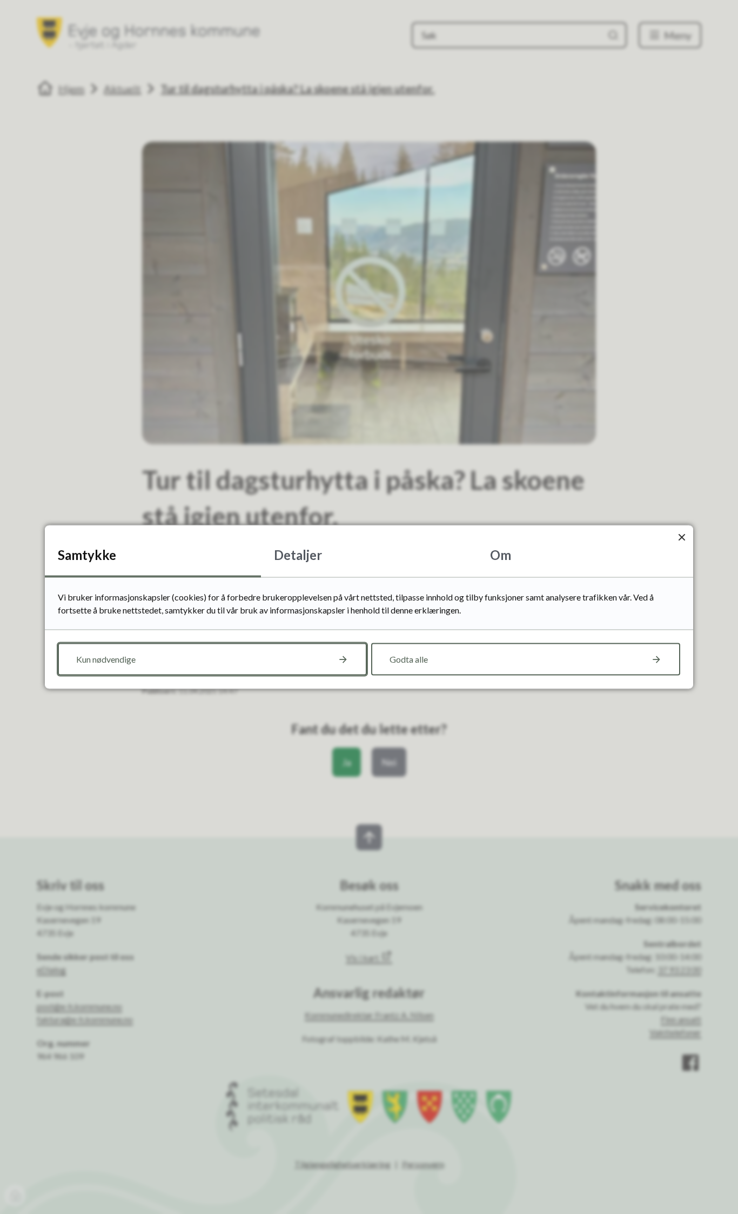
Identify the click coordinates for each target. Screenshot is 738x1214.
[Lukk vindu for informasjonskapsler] (681, 537)
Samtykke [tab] (87, 555)
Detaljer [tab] (298, 555)
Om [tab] (500, 555)
